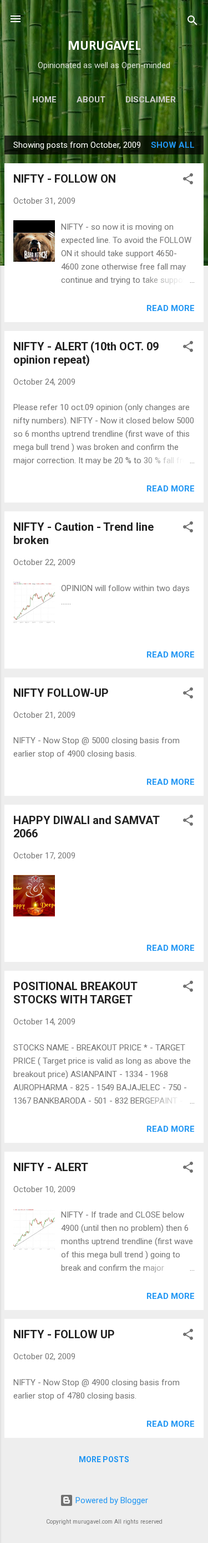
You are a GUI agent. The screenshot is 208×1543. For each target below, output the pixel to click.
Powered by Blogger (110, 1500)
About (91, 100)
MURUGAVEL (104, 46)
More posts (104, 1459)
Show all (173, 145)
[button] (188, 180)
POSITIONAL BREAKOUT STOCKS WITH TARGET (75, 993)
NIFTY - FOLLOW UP (64, 1334)
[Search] (192, 22)
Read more (170, 308)
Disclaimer (150, 100)
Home (44, 100)
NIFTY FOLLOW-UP (61, 693)
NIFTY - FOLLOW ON (64, 178)
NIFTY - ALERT (50, 1167)
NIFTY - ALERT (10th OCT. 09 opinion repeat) (86, 353)
